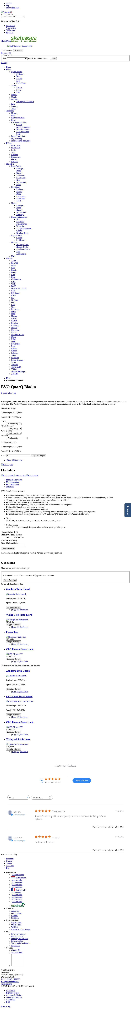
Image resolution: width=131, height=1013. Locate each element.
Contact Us (15, 950)
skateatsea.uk (17, 901)
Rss (7, 868)
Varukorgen (11, 28)
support (9, 3)
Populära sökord (12, 993)
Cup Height (6, 431)
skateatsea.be (17, 880)
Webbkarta (10, 990)
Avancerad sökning (14, 995)
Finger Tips (12, 632)
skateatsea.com (18, 875)
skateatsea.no (17, 895)
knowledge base (12, 8)
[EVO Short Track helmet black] (19, 701)
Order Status (16, 925)
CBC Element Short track (19, 649)
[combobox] (18, 797)
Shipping (15, 918)
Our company (16, 913)
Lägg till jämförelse (15, 460)
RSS (8, 1002)
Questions (10, 487)
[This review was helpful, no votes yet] (116, 827)
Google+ (9, 861)
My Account (16, 922)
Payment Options (18, 934)
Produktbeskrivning (14, 480)
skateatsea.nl (21, 878)
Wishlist (14, 927)
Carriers (14, 915)
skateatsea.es (17, 887)
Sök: (5, 58)
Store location (16, 952)
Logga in (9, 32)
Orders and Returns (14, 997)
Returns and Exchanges (20, 929)
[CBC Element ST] (14, 654)
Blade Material (7, 426)
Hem (8, 378)
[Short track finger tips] (16, 637)
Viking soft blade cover (18, 739)
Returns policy (17, 941)
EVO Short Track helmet (19, 696)
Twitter (9, 863)
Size (3, 421)
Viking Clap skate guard (19, 614)
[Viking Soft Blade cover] (17, 744)
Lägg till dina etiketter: (10, 543)
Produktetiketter (12, 484)
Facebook (10, 859)
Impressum (15, 945)
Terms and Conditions (20, 943)
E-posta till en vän (8, 393)
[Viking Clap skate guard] (17, 620)
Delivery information (19, 939)
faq (7, 5)
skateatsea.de (17, 882)
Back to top (5, 1006)
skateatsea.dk (17, 885)
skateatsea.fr (20, 890)
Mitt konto (10, 25)
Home (8, 67)
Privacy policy (17, 936)
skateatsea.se (17, 899)
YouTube (10, 866)
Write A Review (82, 780)
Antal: (4, 455)
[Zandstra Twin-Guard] (16, 594)
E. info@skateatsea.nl (10, 981)
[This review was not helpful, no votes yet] (121, 827)
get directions (6, 984)
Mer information (12, 482)
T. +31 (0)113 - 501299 (10, 979)
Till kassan (10, 30)
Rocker (4, 435)
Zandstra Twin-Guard (18, 589)
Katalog (4, 53)
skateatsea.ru (17, 897)
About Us (15, 911)
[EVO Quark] (7, 464)
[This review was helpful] (116, 850)
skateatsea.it (16, 892)
